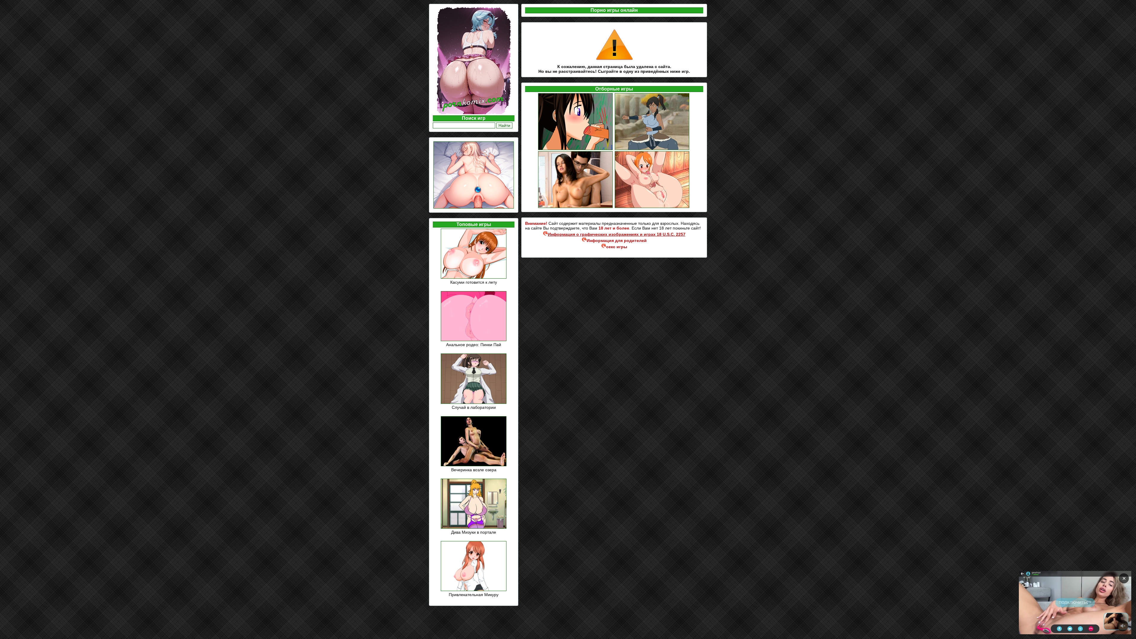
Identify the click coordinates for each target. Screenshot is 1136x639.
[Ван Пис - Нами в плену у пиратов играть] (652, 207)
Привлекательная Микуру (473, 594)
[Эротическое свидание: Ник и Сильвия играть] (576, 207)
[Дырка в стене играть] (576, 149)
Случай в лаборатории (474, 407)
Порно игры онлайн (614, 10)
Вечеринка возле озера (473, 469)
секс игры (616, 246)
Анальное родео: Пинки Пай (473, 344)
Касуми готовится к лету (473, 282)
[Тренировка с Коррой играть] (652, 149)
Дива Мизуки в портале (473, 532)
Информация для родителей (617, 240)
